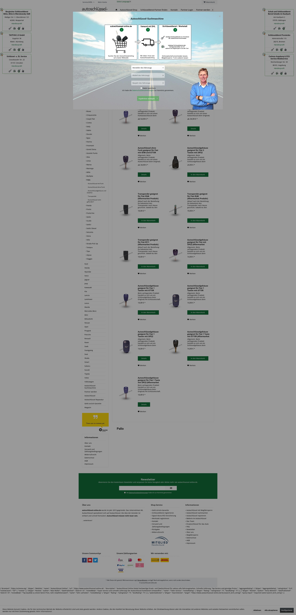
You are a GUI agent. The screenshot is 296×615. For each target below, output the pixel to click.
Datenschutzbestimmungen (143, 90)
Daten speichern (149, 88)
